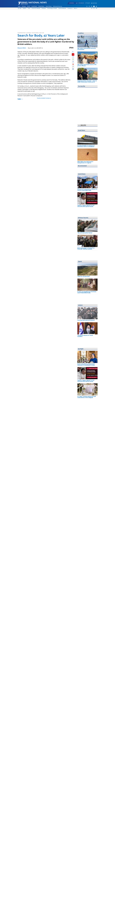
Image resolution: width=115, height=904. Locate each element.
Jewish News (49, 6)
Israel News (34, 6)
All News (24, 6)
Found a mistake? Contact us (44, 98)
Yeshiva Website (62, 8)
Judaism (24, 8)
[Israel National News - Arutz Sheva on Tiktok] (96, 6)
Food (29, 8)
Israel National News (22, 32)
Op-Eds (19, 8)
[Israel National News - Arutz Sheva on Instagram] (91, 6)
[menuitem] (19, 6)
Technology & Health (52, 8)
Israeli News (28, 32)
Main (19, 6)
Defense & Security (57, 6)
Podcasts (44, 8)
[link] (87, 49)
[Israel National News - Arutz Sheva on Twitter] (87, 6)
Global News (41, 6)
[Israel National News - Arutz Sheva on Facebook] (89, 6)
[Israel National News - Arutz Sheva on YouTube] (94, 6)
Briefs (28, 6)
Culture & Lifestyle (35, 8)
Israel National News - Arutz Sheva (29, 3)
